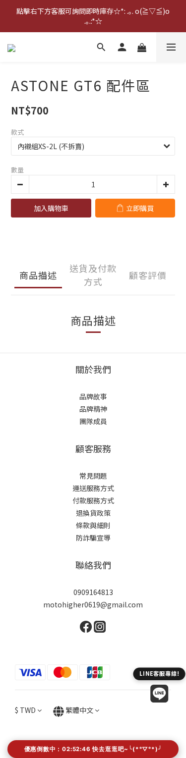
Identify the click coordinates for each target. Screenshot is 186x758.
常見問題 (93, 476)
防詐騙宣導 (93, 537)
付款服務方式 (93, 500)
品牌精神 (93, 409)
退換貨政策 (93, 513)
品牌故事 (93, 396)
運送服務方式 (93, 488)
